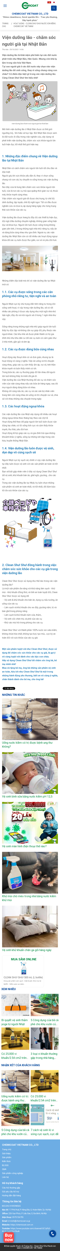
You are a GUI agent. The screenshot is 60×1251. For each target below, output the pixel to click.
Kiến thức (6, 1161)
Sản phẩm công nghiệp (12, 1173)
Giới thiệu (6, 1153)
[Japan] (54, 2)
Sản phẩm (6, 1157)
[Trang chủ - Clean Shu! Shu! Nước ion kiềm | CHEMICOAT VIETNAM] (30, 5)
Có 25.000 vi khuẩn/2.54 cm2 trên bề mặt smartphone (14, 1057)
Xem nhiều (8, 989)
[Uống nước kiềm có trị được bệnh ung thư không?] (15, 1081)
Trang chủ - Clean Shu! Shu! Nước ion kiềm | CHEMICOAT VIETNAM (36, 1247)
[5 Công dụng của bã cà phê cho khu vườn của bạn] (45, 1005)
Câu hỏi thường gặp (11, 1187)
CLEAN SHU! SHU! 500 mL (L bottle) (23, 977)
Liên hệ (5, 1177)
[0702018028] (53, 1233)
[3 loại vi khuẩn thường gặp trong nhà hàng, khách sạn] (45, 1039)
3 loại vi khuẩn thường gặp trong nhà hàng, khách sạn (44, 1057)
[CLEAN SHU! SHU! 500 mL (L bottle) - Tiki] (24, 968)
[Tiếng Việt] (49, 2)
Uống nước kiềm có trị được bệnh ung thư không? (14, 1100)
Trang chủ (6, 1149)
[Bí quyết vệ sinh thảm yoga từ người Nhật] (15, 1005)
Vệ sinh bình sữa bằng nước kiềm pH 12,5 (27, 796)
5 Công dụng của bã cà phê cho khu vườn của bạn (44, 1024)
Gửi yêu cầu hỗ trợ (10, 1191)
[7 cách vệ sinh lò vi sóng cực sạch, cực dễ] (45, 1115)
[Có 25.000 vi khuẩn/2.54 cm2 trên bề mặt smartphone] (15, 1039)
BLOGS (5, 1165)
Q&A (4, 1169)
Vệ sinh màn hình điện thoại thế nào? (24, 846)
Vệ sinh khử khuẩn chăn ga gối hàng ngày (26, 950)
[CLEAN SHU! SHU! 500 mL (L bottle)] (8, 1237)
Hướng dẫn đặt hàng (11, 1195)
